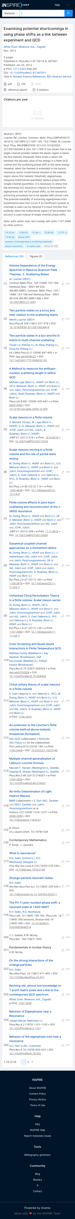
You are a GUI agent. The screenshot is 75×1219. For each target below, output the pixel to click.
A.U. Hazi (14, 1045)
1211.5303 (19, 68)
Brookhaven (27, 656)
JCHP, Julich (16, 429)
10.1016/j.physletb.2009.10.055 (28, 408)
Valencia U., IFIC (47, 616)
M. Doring (14, 463)
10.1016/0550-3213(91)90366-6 (29, 327)
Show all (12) (51, 246)
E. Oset (22, 474)
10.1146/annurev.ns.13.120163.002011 (33, 894)
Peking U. (27, 344)
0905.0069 (15, 405)
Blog (37, 1173)
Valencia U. (34, 474)
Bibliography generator (37, 1154)
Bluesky (37, 1179)
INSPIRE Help (37, 1129)
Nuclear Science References (29, 76)
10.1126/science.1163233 (25, 819)
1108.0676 (15, 583)
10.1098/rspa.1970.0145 (30, 869)
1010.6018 (51, 437)
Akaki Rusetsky (27, 393)
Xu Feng (40, 344)
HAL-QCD (14, 738)
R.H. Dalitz (15, 858)
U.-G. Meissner (27, 425)
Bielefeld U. (35, 653)
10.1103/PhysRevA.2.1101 (25, 1028)
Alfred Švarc (11, 46)
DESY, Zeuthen (22, 804)
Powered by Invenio (37, 1208)
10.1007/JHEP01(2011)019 (31, 441)
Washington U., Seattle (45, 767)
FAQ (37, 1124)
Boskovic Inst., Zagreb (32, 46)
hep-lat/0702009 (19, 672)
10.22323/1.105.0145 (44, 750)
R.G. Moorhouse (31, 911)
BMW (12, 800)
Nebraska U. (35, 1020)
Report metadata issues (37, 1135)
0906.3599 (15, 815)
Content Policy (37, 1093)
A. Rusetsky (22, 478)
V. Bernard (15, 422)
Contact (37, 1191)
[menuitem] (57, 5)
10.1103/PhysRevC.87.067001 (27, 72)
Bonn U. (53, 382)
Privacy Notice (37, 1099)
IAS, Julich (35, 429)
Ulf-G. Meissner (18, 385)
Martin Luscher (17, 319)
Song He (14, 348)
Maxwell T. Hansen (20, 767)
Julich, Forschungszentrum (29, 389)
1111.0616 (51, 531)
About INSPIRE (37, 1087)
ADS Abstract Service (59, 76)
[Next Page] (32, 1062)
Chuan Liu (15, 344)
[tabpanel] (37, 664)
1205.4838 (15, 490)
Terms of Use (37, 1105)
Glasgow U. (29, 861)
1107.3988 (15, 631)
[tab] (14, 256)
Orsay (26, 422)
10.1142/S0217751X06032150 (28, 360)
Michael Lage (16, 382)
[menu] (57, 5)
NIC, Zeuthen (50, 800)
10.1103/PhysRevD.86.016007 (27, 783)
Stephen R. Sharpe (20, 771)
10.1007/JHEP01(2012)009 (31, 535)
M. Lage (36, 422)
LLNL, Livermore (30, 1045)
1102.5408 (15, 750)
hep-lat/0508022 (26, 356)
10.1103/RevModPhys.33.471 (26, 977)
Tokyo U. (20, 742)
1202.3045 (25, 1003)
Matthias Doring (18, 653)
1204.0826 (15, 779)
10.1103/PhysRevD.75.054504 (27, 676)
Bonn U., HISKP (34, 382)
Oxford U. (28, 858)
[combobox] (42, 13)
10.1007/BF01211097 (22, 302)
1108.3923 (25, 716)
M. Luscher (15, 278)
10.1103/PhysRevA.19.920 (25, 1053)
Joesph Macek (17, 1020)
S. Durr (38, 800)
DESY (26, 278)
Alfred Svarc (16, 999)
